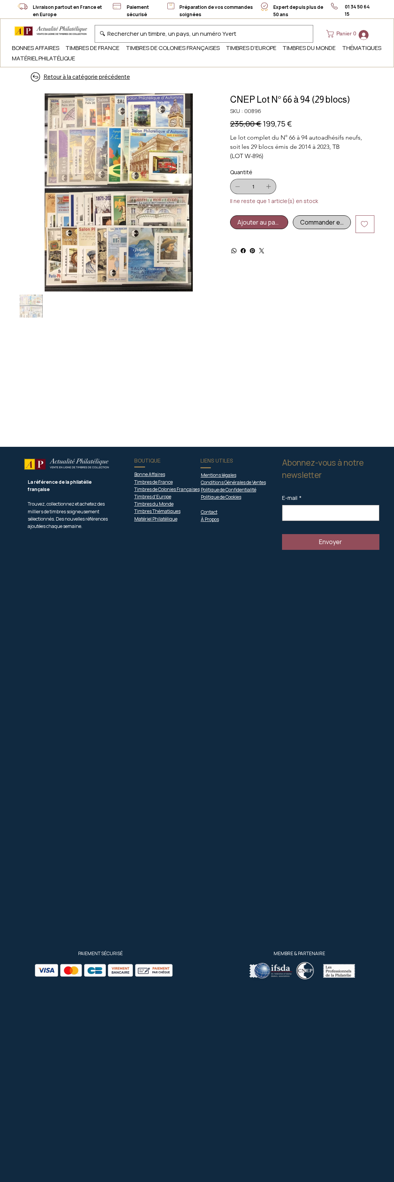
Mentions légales (218, 475)
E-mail (292, 497)
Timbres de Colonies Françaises (167, 489)
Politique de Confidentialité (228, 489)
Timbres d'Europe (152, 496)
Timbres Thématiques (157, 511)
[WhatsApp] (234, 251)
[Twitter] (261, 251)
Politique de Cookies (221, 497)
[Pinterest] (252, 251)
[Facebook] (243, 251)
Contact (209, 512)
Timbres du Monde (154, 504)
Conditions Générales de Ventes (233, 482)
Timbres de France (153, 482)
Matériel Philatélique (155, 519)
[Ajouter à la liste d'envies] (365, 224)
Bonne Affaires (149, 474)
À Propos (210, 519)
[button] (343, 34)
